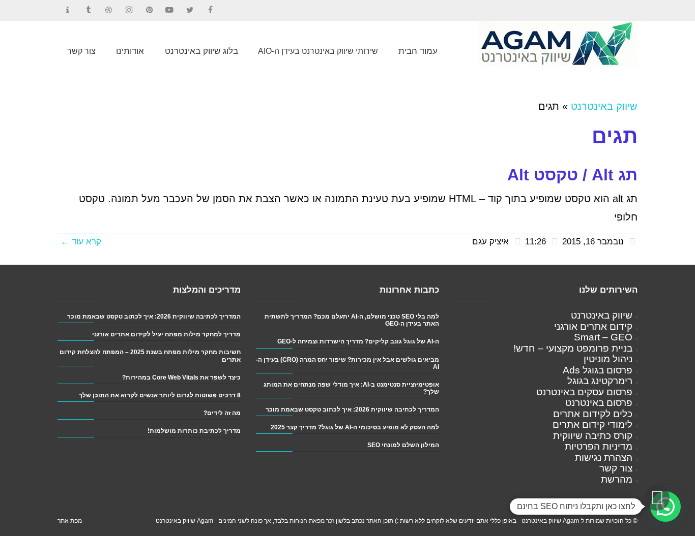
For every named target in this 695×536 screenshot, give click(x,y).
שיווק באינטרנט (604, 106)
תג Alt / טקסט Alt (572, 175)
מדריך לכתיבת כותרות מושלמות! (194, 430)
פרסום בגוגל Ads (597, 370)
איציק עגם (490, 241)
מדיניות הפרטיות (598, 446)
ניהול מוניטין (608, 359)
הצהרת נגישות (603, 457)
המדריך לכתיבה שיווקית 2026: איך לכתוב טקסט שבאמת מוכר (352, 409)
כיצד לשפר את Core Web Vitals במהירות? (181, 377)
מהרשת (616, 479)
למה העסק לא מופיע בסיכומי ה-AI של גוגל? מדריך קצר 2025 (355, 427)
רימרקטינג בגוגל (599, 380)
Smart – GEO (603, 337)
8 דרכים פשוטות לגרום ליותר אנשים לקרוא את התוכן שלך (160, 395)
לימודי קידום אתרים (592, 424)
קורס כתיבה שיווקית (592, 435)
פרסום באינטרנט (598, 402)
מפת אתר (69, 520)
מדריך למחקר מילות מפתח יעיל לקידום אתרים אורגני (166, 334)
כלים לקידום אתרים (592, 413)
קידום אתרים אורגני (593, 326)
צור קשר (615, 468)
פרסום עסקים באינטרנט (584, 392)
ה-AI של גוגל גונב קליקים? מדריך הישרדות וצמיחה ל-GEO (358, 341)
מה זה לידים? (222, 412)
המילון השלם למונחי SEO (403, 445)
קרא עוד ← (81, 241)
